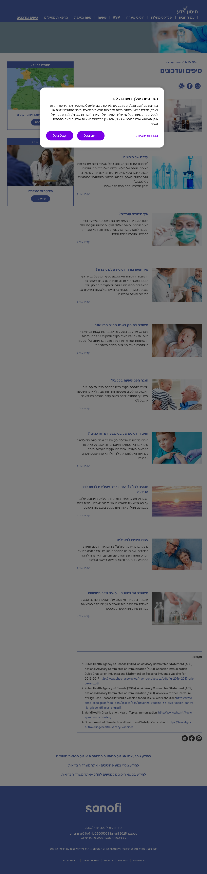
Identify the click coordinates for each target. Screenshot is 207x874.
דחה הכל (90, 135)
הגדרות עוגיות (147, 135)
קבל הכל (59, 135)
